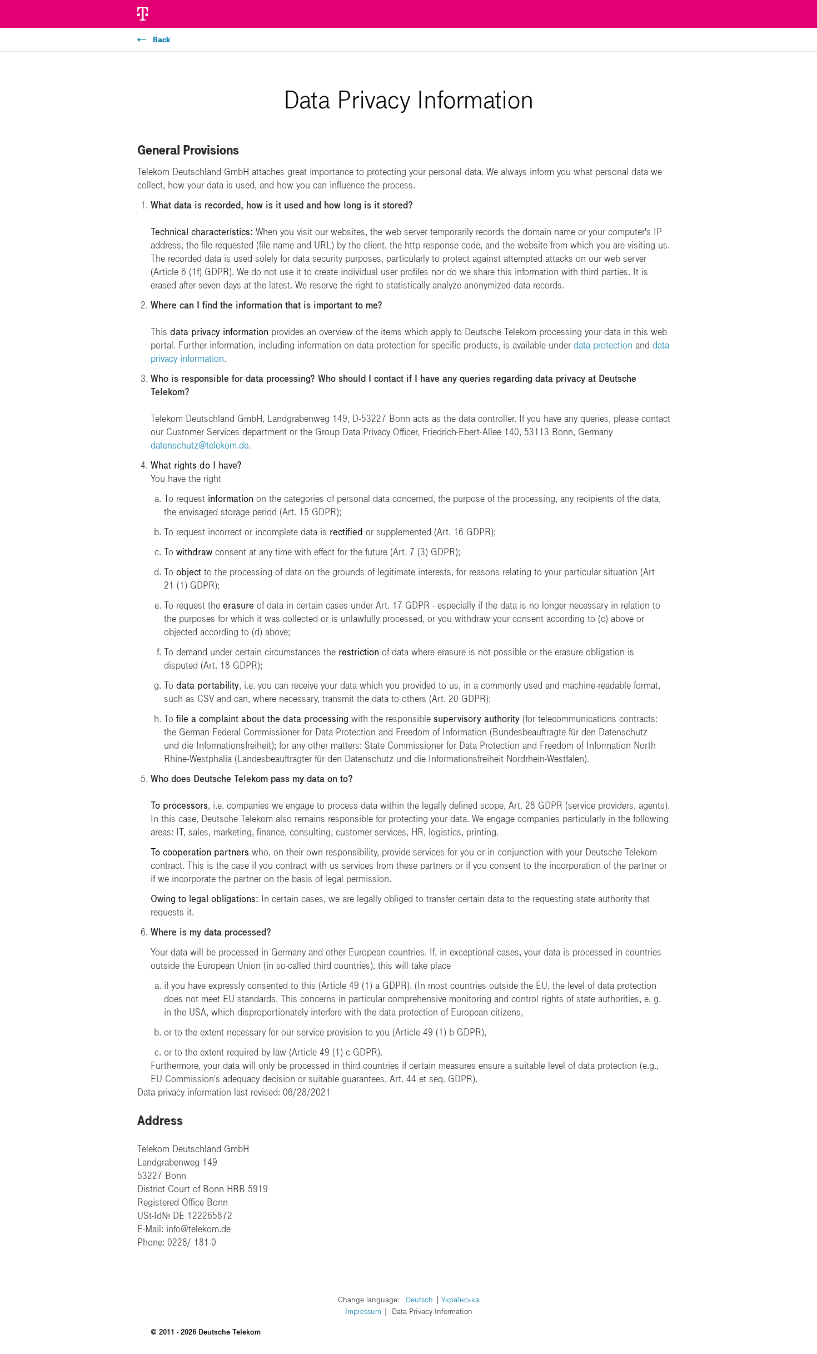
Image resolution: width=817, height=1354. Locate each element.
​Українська (460, 1300)
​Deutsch (419, 1300)
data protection (603, 345)
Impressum (363, 1311)
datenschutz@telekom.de (199, 445)
